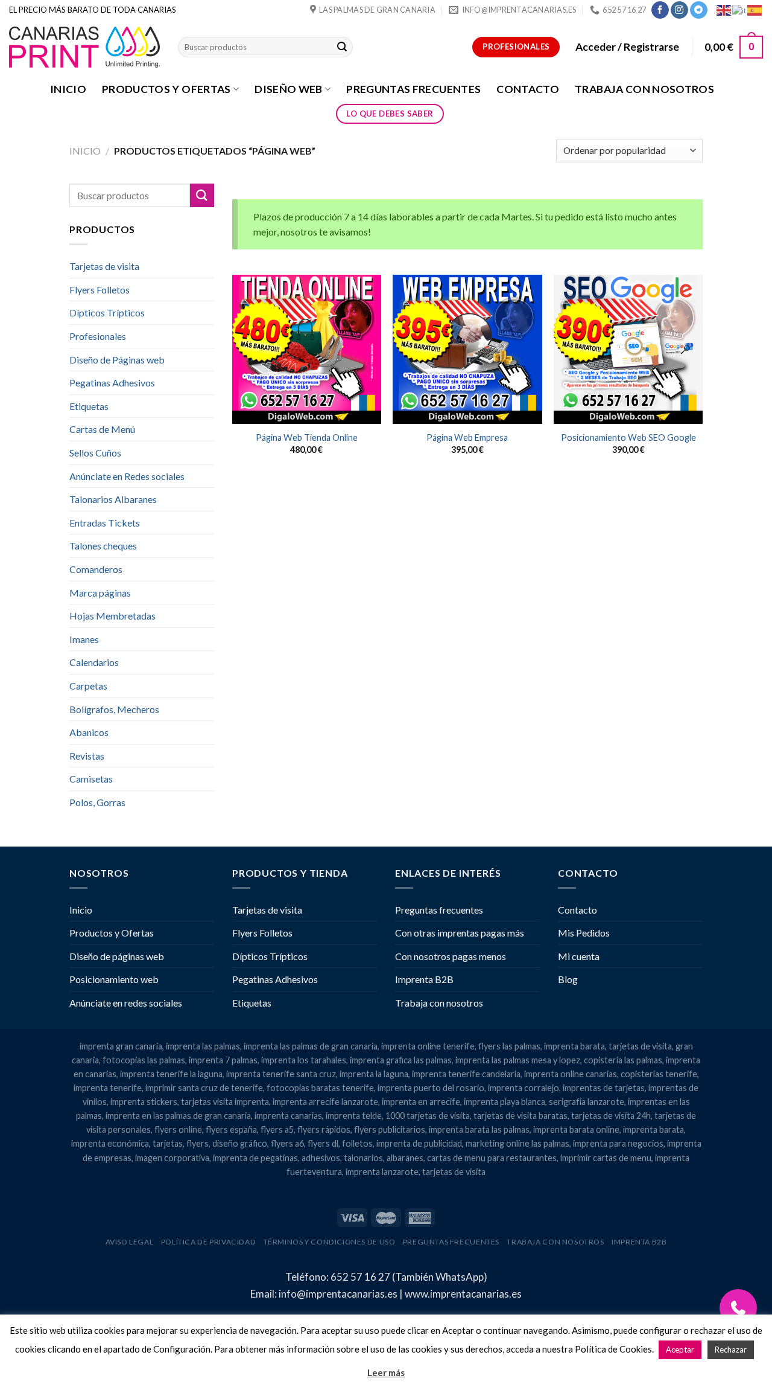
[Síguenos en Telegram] (698, 10)
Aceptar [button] (680, 1349)
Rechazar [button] (731, 1349)
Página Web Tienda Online (307, 437)
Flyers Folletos (99, 289)
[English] (724, 9)
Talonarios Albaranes (113, 499)
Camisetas (91, 778)
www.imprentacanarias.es (463, 1293)
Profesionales (97, 336)
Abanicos (89, 732)
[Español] (755, 9)
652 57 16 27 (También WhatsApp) (409, 1276)
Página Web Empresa (467, 437)
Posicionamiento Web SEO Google (628, 437)
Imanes (84, 639)
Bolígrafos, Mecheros (114, 709)
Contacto (527, 89)
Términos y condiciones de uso (330, 1241)
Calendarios (94, 662)
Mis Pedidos (584, 932)
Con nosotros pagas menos (450, 956)
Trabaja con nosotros (644, 89)
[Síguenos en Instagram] (679, 10)
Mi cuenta (579, 956)
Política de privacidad (208, 1241)
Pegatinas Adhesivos (112, 382)
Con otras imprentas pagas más (459, 932)
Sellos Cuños (95, 452)
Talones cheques (103, 545)
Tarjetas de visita (104, 266)
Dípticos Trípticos (107, 312)
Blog (568, 979)
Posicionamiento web (114, 979)
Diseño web (289, 89)
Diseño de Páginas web (117, 359)
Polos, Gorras (97, 802)
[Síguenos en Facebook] (660, 10)
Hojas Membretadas (112, 615)
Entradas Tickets (104, 522)
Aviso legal (130, 1241)
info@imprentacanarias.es (338, 1293)
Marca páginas (100, 592)
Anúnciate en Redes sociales (127, 476)
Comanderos (95, 569)
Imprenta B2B (424, 979)
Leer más (386, 1372)
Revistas (86, 755)
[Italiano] (739, 9)
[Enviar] (342, 47)
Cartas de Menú (102, 429)
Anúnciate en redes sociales (125, 1002)
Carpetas (88, 685)
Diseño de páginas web (116, 956)
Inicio (68, 89)
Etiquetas (89, 406)
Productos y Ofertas (166, 89)
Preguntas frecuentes (413, 89)
